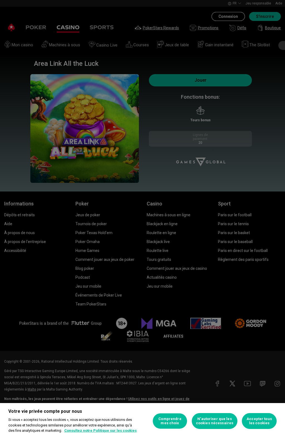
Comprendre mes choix (169, 421)
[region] (142, 421)
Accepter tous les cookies (259, 421)
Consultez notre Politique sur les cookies (100, 430)
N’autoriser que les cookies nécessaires (214, 421)
